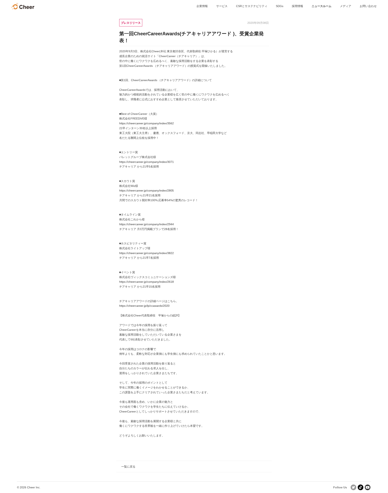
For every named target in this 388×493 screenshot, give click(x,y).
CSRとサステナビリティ (251, 6)
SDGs (279, 6)
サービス (222, 6)
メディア (345, 6)
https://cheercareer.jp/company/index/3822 (146, 253)
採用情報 (297, 6)
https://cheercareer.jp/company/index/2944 (146, 224)
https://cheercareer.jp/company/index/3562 (146, 123)
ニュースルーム (321, 6)
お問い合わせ (368, 6)
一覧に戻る (128, 466)
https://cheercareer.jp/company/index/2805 (146, 190)
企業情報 (202, 6)
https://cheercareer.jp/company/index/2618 (146, 281)
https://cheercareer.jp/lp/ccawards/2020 (144, 305)
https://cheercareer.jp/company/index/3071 (146, 161)
